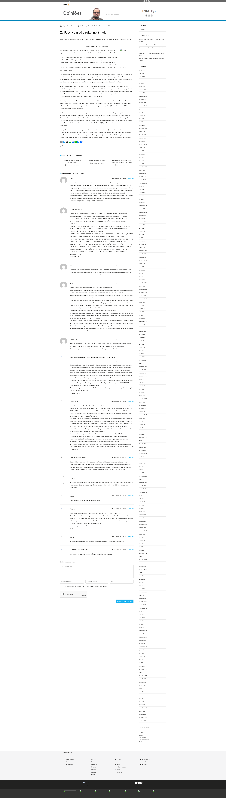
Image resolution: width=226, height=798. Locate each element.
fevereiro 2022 (143, 244)
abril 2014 (141, 547)
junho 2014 (142, 540)
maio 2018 (141, 389)
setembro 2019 (143, 337)
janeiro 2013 (142, 595)
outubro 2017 (142, 411)
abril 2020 (141, 315)
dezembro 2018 (143, 366)
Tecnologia (145, 764)
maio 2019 (141, 350)
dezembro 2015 (143, 482)
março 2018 (142, 395)
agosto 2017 (142, 418)
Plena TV (119, 772)
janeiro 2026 (142, 93)
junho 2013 (142, 579)
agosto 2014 (142, 534)
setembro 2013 (143, 569)
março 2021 (142, 279)
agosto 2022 (142, 225)
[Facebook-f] (144, 1)
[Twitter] (146, 1)
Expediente (69, 762)
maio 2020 (141, 312)
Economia (120, 762)
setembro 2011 (143, 646)
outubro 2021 (142, 257)
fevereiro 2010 (143, 708)
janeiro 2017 (142, 440)
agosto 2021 (142, 263)
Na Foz (93, 759)
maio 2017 (141, 428)
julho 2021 (141, 266)
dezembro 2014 (143, 521)
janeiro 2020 (142, 324)
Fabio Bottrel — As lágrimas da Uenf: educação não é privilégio (122, 161)
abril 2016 (141, 469)
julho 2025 (141, 112)
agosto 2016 (142, 456)
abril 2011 (141, 663)
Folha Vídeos (146, 759)
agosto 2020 (142, 302)
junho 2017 (142, 424)
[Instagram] (149, 1)
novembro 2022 (143, 215)
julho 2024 (141, 151)
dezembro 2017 (143, 405)
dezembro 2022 (143, 212)
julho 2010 (141, 692)
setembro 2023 (143, 183)
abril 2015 (141, 508)
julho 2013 (141, 576)
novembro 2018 (143, 370)
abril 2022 (141, 238)
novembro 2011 (143, 640)
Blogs (118, 769)
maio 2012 (141, 621)
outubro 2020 (142, 295)
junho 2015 (142, 502)
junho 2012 (142, 617)
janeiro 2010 (142, 711)
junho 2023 (142, 192)
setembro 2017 (143, 415)
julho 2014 (141, 537)
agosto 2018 (142, 379)
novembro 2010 (143, 679)
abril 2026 (141, 83)
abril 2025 (141, 122)
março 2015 (142, 511)
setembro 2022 (143, 221)
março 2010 (142, 704)
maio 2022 (141, 234)
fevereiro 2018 (143, 398)
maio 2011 (141, 659)
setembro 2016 (143, 453)
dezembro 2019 (143, 328)
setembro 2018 (143, 376)
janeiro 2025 (142, 131)
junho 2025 (142, 115)
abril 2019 (141, 353)
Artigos (119, 759)
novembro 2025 (143, 99)
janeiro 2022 (142, 247)
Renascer (94, 764)
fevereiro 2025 (143, 128)
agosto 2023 (142, 186)
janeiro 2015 (142, 518)
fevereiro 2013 (143, 592)
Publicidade (69, 764)
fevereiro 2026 (143, 89)
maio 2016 (141, 466)
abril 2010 (141, 701)
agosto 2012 (142, 611)
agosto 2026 (142, 70)
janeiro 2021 (142, 286)
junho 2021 (142, 270)
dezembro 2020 (143, 289)
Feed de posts (142, 737)
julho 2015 (141, 498)
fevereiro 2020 (143, 321)
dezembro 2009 (143, 714)
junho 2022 (142, 231)
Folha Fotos (145, 762)
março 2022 (142, 241)
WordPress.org (142, 741)
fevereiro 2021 (143, 283)
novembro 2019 (143, 331)
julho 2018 (141, 382)
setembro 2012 (143, 608)
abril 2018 (141, 392)
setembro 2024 (143, 144)
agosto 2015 (142, 495)
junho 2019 (142, 347)
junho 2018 (142, 386)
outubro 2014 (142, 527)
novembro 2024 (143, 138)
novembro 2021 (143, 254)
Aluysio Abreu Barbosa (69, 26)
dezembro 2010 (143, 675)
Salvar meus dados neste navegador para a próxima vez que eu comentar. (85, 586)
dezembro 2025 (143, 96)
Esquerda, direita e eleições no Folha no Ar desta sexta (152, 44)
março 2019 (142, 357)
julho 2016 (141, 460)
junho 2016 (142, 463)
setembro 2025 (143, 106)
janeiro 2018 (142, 402)
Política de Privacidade (144, 727)
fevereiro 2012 (143, 630)
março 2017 (142, 434)
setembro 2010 (143, 685)
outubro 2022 (142, 218)
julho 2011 (141, 653)
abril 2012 (141, 624)
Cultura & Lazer (121, 767)
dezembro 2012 (143, 598)
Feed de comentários (144, 739)
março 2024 (142, 163)
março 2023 (142, 202)
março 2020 (142, 318)
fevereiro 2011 (143, 669)
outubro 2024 (142, 141)
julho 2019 (141, 344)
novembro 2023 (143, 176)
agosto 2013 (142, 572)
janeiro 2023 (142, 209)
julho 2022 (141, 228)
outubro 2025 (142, 102)
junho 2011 (142, 656)
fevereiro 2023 (143, 205)
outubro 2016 (142, 450)
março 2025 (142, 125)
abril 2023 (141, 199)
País (92, 762)
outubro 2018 (142, 373)
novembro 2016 (143, 447)
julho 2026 (141, 73)
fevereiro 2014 (143, 553)
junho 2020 (142, 308)
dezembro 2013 (143, 560)
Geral (93, 774)
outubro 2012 (142, 605)
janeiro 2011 (142, 672)
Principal (94, 769)
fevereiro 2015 (143, 514)
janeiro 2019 (142, 363)
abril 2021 (141, 276)
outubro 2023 (142, 180)
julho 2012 (141, 614)
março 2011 (142, 666)
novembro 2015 (143, 485)
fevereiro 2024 (143, 167)
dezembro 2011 (143, 637)
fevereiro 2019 (143, 360)
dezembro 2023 (143, 173)
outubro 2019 (142, 334)
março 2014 (142, 550)
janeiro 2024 (142, 170)
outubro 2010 (142, 682)
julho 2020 (141, 305)
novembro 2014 (143, 524)
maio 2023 (141, 196)
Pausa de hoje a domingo (97, 160)
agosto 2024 (142, 147)
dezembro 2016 (143, 444)
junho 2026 (142, 77)
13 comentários (106, 26)
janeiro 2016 (142, 479)
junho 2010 (142, 695)
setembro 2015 (143, 492)
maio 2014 (141, 543)
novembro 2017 (143, 408)
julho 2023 (141, 189)
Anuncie (103, 1)
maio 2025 (141, 118)
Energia (93, 767)
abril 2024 (141, 160)
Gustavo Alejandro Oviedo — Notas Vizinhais (72, 161)
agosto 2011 (142, 650)
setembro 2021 (143, 260)
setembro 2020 (143, 299)
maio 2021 (141, 273)
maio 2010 (141, 698)
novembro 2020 (143, 292)
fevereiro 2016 (143, 476)
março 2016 (142, 473)
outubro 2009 (142, 720)
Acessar (141, 735)
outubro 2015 (142, 489)
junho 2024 (142, 154)
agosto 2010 (142, 688)
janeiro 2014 (142, 556)
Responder (131, 178)
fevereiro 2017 (143, 437)
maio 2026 (141, 80)
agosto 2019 (142, 341)
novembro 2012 (143, 601)
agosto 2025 (142, 109)
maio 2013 (141, 582)
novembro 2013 (143, 563)
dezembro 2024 (143, 134)
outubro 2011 (142, 643)
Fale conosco (99, 1)
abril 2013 (141, 585)
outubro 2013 (142, 566)
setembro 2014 (143, 530)
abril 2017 (141, 431)
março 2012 (142, 627)
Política (93, 772)
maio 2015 (141, 505)
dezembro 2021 (143, 250)
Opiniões (72, 13)
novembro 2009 (143, 717)
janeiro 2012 (142, 634)
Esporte (119, 764)
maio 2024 (141, 157)
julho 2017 (141, 421)
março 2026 (142, 86)
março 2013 (142, 588)
